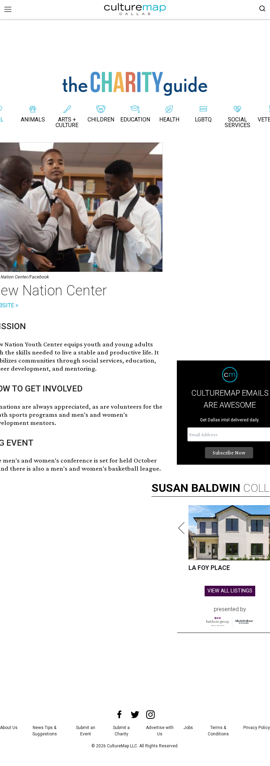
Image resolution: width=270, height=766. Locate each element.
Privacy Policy (256, 727)
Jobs (188, 727)
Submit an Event (85, 730)
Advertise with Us (160, 730)
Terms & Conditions (218, 730)
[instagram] (150, 714)
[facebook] (119, 714)
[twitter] (135, 714)
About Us (9, 727)
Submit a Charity (121, 730)
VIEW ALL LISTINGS (229, 591)
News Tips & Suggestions (44, 730)
